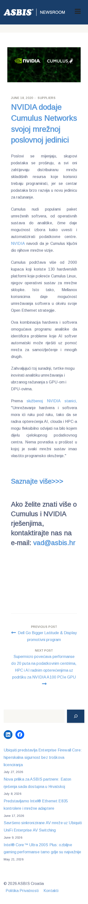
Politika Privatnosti (22, 891)
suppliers (46, 98)
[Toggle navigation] (78, 11)
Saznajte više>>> (37, 481)
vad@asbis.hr (54, 543)
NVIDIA (18, 243)
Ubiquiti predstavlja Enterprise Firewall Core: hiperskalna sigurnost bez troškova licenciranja (43, 757)
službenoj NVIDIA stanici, (52, 401)
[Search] (75, 716)
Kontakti (51, 891)
